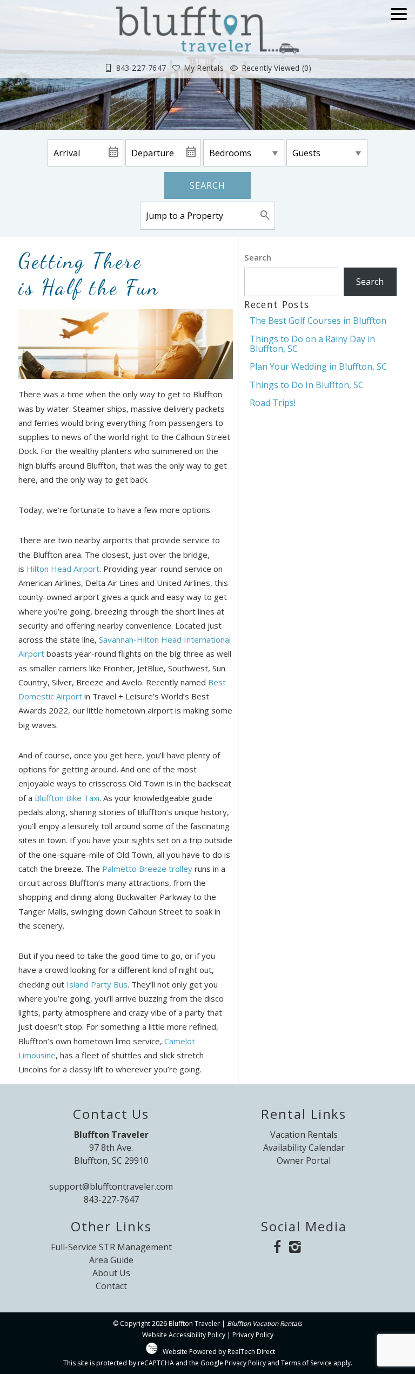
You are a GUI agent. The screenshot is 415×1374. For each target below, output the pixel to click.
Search (207, 185)
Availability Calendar (304, 1147)
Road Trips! (273, 403)
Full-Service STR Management (111, 1247)
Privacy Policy (252, 1334)
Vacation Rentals (304, 1134)
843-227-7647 (111, 1199)
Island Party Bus (97, 984)
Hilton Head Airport (62, 568)
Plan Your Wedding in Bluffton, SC (318, 366)
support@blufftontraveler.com (111, 1186)
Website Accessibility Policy (183, 1334)
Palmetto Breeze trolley (147, 868)
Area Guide (111, 1260)
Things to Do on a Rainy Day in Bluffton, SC (312, 344)
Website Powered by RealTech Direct (219, 1351)
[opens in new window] (277, 1247)
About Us (111, 1273)
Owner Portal (304, 1160)
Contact (111, 1286)
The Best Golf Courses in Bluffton (318, 320)
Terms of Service (306, 1363)
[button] (399, 44)
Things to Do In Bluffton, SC (307, 385)
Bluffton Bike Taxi (67, 797)
